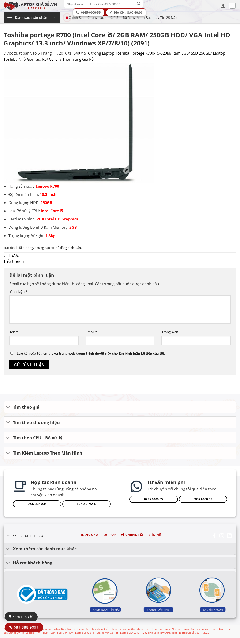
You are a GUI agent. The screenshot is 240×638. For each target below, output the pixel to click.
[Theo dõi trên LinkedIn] (229, 536)
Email (91, 332)
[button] (223, 6)
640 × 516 (82, 53)
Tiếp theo (14, 261)
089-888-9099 (25, 627)
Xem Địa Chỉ (22, 616)
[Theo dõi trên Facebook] (214, 536)
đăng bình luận (70, 248)
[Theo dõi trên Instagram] (221, 536)
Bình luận (18, 291)
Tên (13, 332)
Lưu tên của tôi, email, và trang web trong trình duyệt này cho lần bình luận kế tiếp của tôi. (91, 353)
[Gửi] (139, 4)
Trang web (169, 332)
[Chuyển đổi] (8, 408)
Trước (11, 255)
